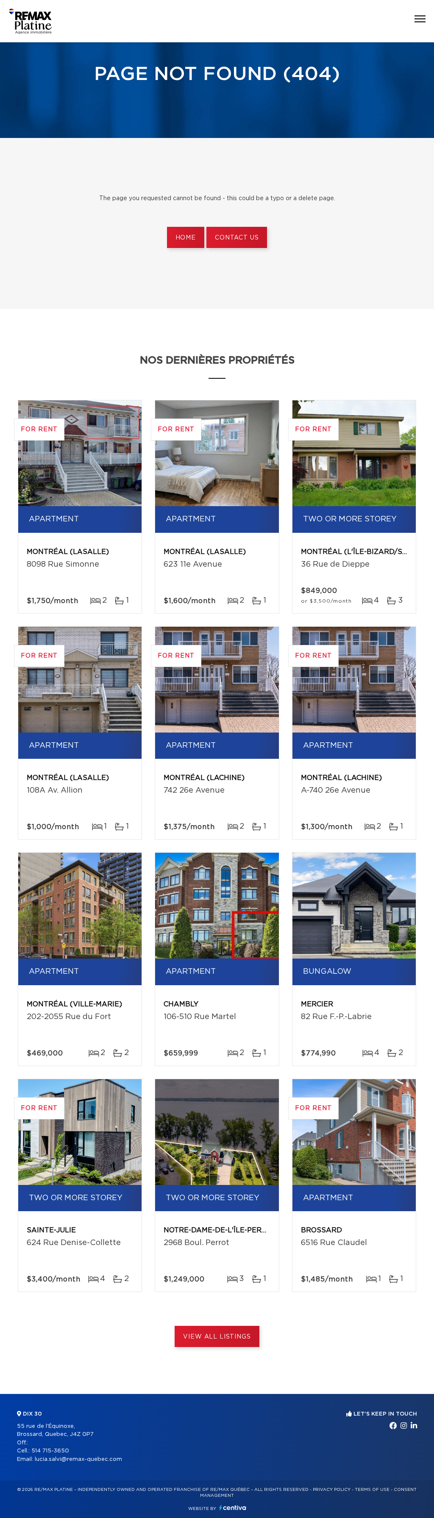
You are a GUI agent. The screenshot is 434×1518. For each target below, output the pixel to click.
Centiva (232, 1507)
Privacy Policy (332, 1490)
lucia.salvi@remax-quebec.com (78, 1459)
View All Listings (216, 1337)
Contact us (237, 238)
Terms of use (372, 1490)
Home (185, 238)
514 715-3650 (50, 1451)
